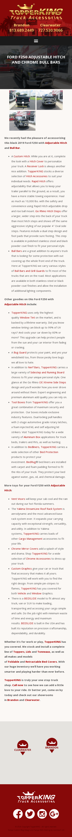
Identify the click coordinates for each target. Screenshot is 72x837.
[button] (52, 745)
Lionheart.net (58, 830)
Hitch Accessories (37, 176)
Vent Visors (18, 499)
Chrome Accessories (38, 558)
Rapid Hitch (38, 181)
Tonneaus (43, 651)
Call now (17, 685)
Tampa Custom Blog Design (19, 830)
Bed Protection (49, 452)
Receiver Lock (35, 166)
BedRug (31, 462)
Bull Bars (16, 251)
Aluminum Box (32, 437)
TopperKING (35, 171)
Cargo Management (30, 538)
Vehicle (22, 593)
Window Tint (27, 317)
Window (36, 593)
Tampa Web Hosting (42, 830)
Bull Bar (15, 148)
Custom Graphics (21, 568)
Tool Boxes (18, 402)
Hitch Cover (37, 161)
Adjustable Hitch (56, 142)
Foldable (13, 661)
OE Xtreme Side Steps (52, 382)
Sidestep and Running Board (47, 372)
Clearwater (32, 700)
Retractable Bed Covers (41, 661)
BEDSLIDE (30, 598)
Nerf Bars (34, 367)
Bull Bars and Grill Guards (30, 271)
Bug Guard (20, 352)
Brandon (13, 700)
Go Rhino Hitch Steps (48, 211)
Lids (28, 651)
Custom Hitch (22, 156)
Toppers (18, 651)
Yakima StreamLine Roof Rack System (39, 508)
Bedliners (33, 447)
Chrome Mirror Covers (24, 548)
